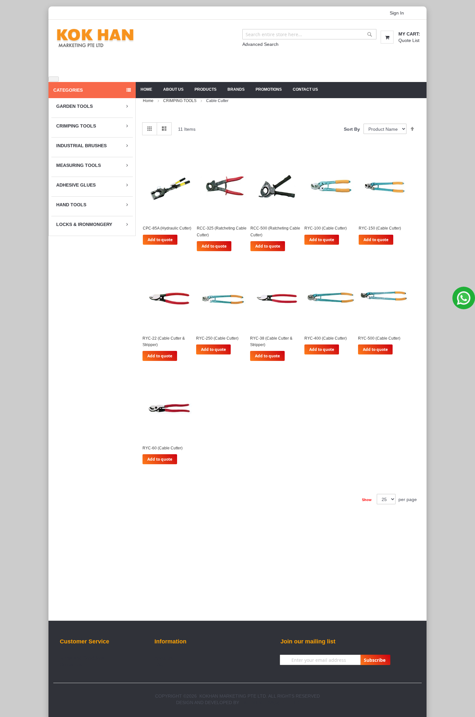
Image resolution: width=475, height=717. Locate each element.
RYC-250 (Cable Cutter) (217, 338)
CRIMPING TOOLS (76, 125)
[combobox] (309, 34)
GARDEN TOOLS (74, 106)
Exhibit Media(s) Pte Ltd (269, 702)
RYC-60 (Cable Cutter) (162, 448)
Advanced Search (260, 44)
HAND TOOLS (71, 204)
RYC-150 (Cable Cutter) (380, 228)
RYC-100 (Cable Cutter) (325, 228)
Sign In (397, 12)
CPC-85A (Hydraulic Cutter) (167, 228)
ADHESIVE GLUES (76, 185)
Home (146, 89)
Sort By (352, 129)
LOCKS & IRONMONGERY (84, 224)
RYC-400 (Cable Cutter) (325, 338)
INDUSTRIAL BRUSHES (81, 145)
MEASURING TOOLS (78, 165)
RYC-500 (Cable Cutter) (379, 338)
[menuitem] (173, 89)
